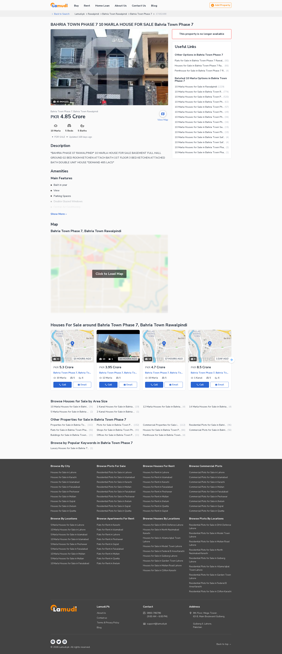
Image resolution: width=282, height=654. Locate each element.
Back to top (222, 644)
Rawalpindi (93, 13)
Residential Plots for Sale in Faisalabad (116, 491)
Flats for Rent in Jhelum (108, 563)
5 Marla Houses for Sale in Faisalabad (69, 548)
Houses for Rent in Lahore (156, 472)
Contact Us (139, 6)
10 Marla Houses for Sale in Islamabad (70, 539)
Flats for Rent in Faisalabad (110, 548)
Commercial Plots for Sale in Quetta (206, 510)
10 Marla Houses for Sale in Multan (68, 553)
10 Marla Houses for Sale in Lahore (68, 529)
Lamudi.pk (80, 13)
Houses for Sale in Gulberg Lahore (160, 555)
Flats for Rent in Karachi (108, 524)
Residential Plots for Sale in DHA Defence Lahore (210, 526)
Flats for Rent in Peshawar (110, 539)
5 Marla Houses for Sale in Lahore (67, 524)
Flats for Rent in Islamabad (110, 529)
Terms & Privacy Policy (108, 622)
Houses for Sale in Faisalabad (65, 486)
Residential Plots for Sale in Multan (114, 486)
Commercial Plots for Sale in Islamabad (208, 477)
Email (83, 384)
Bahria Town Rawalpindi (114, 13)
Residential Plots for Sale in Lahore (114, 472)
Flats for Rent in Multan (108, 553)
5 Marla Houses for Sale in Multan (67, 558)
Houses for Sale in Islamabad (65, 482)
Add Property (222, 5)
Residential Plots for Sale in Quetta (114, 510)
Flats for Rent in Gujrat (108, 544)
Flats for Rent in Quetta (108, 558)
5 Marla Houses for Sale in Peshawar (69, 544)
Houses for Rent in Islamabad (157, 477)
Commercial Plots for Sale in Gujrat (206, 506)
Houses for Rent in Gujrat (155, 510)
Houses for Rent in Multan (156, 496)
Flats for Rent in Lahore (108, 534)
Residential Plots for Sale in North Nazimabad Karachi (206, 551)
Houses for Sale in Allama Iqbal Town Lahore (161, 539)
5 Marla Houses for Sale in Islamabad (69, 534)
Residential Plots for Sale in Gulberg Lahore (207, 560)
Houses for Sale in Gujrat (63, 501)
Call (64, 384)
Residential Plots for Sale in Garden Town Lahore (210, 576)
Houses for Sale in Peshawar (65, 491)
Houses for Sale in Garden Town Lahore (163, 560)
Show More (58, 213)
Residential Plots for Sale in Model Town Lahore (209, 535)
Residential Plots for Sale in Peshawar (116, 496)
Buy (76, 6)
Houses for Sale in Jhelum (63, 506)
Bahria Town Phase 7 (141, 13)
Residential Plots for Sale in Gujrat (114, 506)
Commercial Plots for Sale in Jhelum (206, 501)
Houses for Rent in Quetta (156, 506)
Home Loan (102, 6)
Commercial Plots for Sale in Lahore (207, 472)
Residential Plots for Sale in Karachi (114, 482)
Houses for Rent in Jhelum (156, 501)
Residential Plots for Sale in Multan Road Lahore (209, 543)
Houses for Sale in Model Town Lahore (162, 546)
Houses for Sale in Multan (63, 496)
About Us (121, 6)
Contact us (102, 617)
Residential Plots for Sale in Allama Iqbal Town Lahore (209, 568)
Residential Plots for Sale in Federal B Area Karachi (208, 585)
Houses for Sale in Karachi (64, 477)
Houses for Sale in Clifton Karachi (159, 570)
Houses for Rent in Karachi (156, 482)
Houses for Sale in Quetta (63, 510)
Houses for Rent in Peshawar (157, 491)
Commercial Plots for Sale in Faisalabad (208, 491)
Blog (154, 6)
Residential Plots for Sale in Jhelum (114, 501)
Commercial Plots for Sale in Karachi (207, 482)
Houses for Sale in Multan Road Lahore (162, 565)
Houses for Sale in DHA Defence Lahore (163, 524)
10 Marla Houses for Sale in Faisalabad (70, 563)
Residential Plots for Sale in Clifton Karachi (210, 591)
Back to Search (62, 13)
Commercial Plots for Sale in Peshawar (208, 496)
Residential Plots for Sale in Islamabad (116, 477)
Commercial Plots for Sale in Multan (206, 486)
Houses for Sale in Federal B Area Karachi (163, 551)
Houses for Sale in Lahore (63, 472)
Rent (87, 6)
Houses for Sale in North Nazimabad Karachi (161, 531)
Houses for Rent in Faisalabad (158, 486)
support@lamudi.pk (157, 623)
